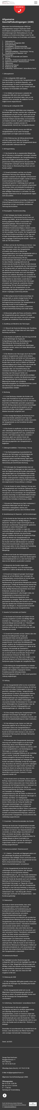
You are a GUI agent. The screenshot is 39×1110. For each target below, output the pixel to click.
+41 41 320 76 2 (10, 1064)
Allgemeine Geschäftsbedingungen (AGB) (15, 1077)
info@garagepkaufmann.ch (15, 1072)
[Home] (8, 2)
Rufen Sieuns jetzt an (19, 6)
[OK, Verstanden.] (33, 1104)
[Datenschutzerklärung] (10, 1107)
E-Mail (4, 1072)
